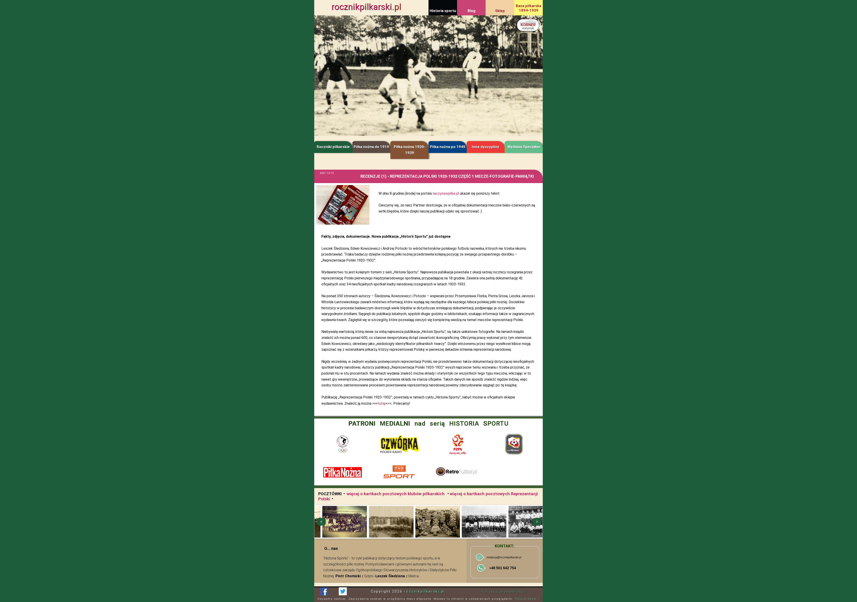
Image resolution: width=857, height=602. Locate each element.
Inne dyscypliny (485, 146)
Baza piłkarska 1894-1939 (528, 8)
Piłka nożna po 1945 (447, 146)
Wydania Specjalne (523, 146)
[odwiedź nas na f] (323, 591)
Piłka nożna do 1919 (371, 146)
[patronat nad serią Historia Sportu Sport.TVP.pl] (399, 472)
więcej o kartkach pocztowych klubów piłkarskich (396, 493)
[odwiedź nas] (342, 591)
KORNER (528, 26)
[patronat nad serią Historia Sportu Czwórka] (399, 444)
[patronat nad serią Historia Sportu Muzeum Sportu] (342, 444)
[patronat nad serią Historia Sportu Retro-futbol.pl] (457, 472)
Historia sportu (443, 10)
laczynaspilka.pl (446, 193)
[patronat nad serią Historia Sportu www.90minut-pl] (514, 444)
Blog (471, 10)
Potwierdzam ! (527, 598)
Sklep (500, 10)
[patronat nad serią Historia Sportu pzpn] (457, 444)
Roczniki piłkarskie (333, 146)
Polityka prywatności (503, 591)
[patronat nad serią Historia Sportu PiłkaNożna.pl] (342, 472)
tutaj (382, 403)
